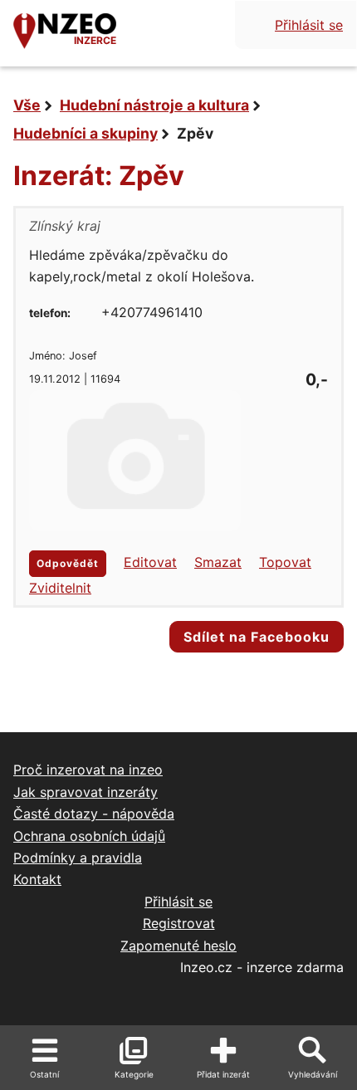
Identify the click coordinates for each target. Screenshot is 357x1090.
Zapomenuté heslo (178, 945)
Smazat (218, 562)
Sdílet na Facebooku (256, 636)
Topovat (285, 562)
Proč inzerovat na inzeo (88, 769)
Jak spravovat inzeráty (85, 792)
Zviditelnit (60, 587)
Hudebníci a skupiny (85, 133)
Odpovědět (68, 563)
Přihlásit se (309, 25)
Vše (27, 105)
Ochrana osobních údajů (89, 836)
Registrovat (179, 923)
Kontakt (37, 879)
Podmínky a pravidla (77, 857)
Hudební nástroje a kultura (154, 105)
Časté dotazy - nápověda (93, 813)
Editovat (150, 562)
